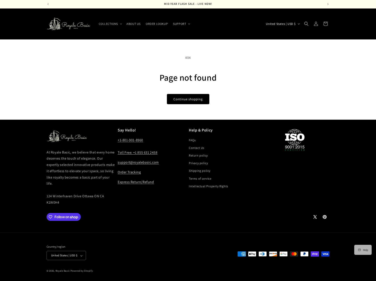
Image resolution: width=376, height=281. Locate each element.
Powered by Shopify (81, 270)
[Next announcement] (328, 4)
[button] (110, 23)
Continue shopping (188, 99)
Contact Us (196, 148)
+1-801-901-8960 (130, 140)
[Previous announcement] (48, 4)
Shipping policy (199, 171)
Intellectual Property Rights (208, 186)
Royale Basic (62, 270)
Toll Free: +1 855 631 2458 (138, 152)
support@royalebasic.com (138, 162)
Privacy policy (198, 163)
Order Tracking (129, 172)
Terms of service (200, 178)
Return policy (198, 155)
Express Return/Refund (136, 181)
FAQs (192, 140)
